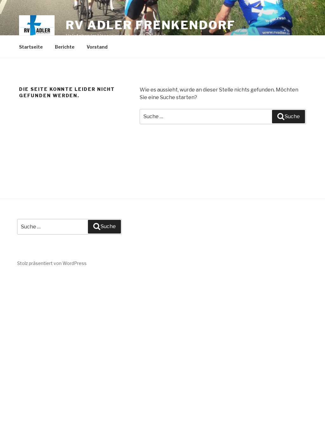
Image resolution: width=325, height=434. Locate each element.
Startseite (31, 47)
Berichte (65, 47)
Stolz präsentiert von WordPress (52, 263)
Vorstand (97, 47)
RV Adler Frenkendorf (150, 25)
